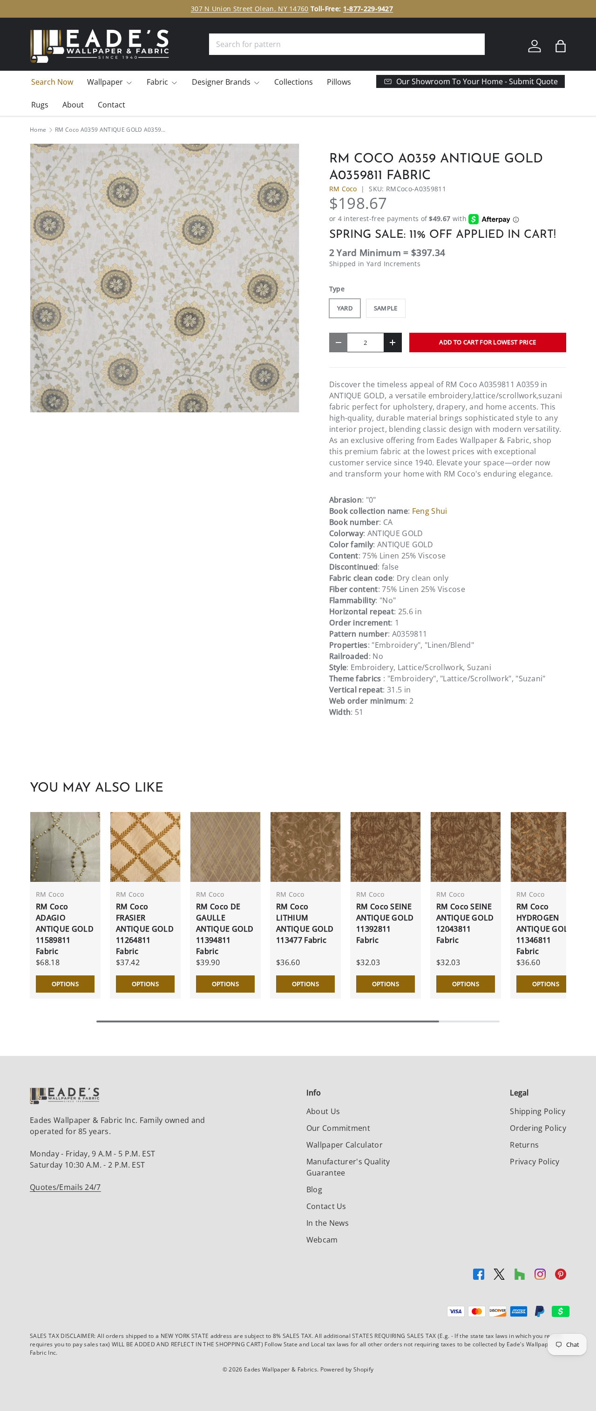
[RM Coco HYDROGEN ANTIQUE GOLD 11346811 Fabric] (546, 847)
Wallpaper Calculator (344, 1145)
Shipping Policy (537, 1111)
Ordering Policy (538, 1128)
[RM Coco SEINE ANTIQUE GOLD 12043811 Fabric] (466, 847)
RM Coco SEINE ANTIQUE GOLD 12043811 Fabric (465, 923)
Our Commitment (338, 1128)
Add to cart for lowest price (487, 342)
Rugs (39, 105)
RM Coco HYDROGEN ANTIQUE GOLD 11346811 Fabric (545, 928)
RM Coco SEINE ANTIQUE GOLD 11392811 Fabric (385, 923)
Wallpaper (105, 82)
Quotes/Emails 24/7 (65, 1187)
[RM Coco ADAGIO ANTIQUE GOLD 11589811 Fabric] (65, 847)
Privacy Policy (534, 1161)
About (73, 105)
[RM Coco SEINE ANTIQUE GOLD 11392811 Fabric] (385, 847)
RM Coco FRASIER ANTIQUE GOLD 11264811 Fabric (145, 928)
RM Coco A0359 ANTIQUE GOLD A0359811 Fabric (111, 130)
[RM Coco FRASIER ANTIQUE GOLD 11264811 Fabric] (145, 847)
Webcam (322, 1240)
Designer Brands (221, 82)
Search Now (52, 82)
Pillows (339, 82)
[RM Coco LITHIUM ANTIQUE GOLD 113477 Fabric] (305, 847)
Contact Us (326, 1206)
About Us (323, 1111)
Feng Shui (429, 511)
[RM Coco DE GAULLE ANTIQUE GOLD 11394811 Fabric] (225, 847)
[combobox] (347, 44)
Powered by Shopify (347, 1369)
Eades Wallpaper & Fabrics (280, 1369)
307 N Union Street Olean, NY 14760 (250, 8)
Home (38, 130)
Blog (314, 1189)
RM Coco (343, 188)
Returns (524, 1145)
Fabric (157, 82)
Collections (293, 82)
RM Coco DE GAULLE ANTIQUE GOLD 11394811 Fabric (225, 928)
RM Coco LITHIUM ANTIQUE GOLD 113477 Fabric (305, 923)
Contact (111, 105)
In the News (327, 1223)
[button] (560, 46)
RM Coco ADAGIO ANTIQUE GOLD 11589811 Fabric (65, 928)
